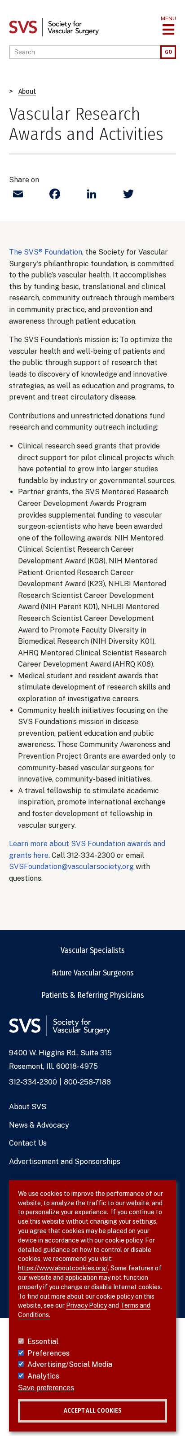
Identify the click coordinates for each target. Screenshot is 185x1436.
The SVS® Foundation (45, 252)
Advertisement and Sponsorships (64, 1161)
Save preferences (46, 1388)
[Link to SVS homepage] (54, 26)
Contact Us (28, 1143)
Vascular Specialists (93, 950)
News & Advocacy (39, 1125)
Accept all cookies (93, 1410)
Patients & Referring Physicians (92, 995)
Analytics (43, 1376)
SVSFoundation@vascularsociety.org (71, 866)
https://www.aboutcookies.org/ (63, 1268)
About (27, 91)
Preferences (48, 1353)
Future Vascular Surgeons (93, 973)
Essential (42, 1341)
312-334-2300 (33, 1082)
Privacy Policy (86, 1305)
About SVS (27, 1106)
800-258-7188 (87, 1082)
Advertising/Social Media (69, 1364)
